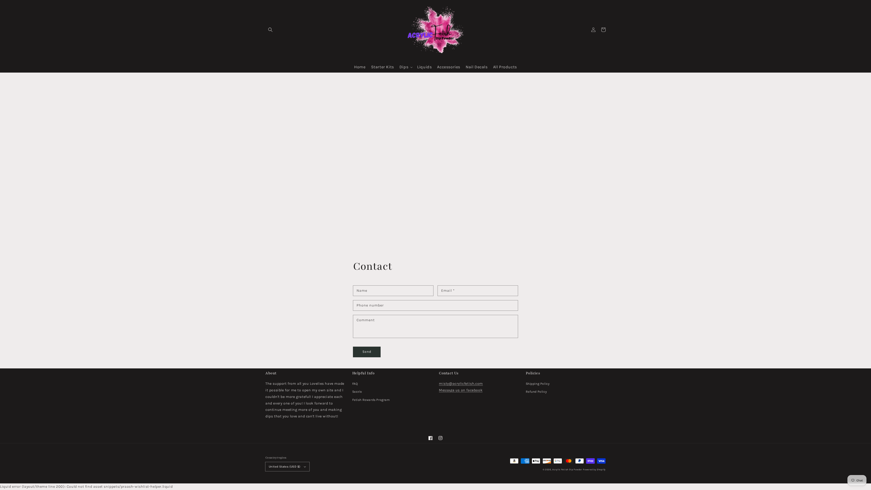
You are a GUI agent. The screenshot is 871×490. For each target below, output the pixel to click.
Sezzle (357, 392)
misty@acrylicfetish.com (461, 383)
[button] (270, 30)
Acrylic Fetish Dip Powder (567, 469)
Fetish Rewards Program (371, 400)
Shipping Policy (538, 384)
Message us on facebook (460, 390)
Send (366, 352)
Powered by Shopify (594, 469)
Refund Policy (536, 392)
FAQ (355, 384)
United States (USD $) (284, 466)
